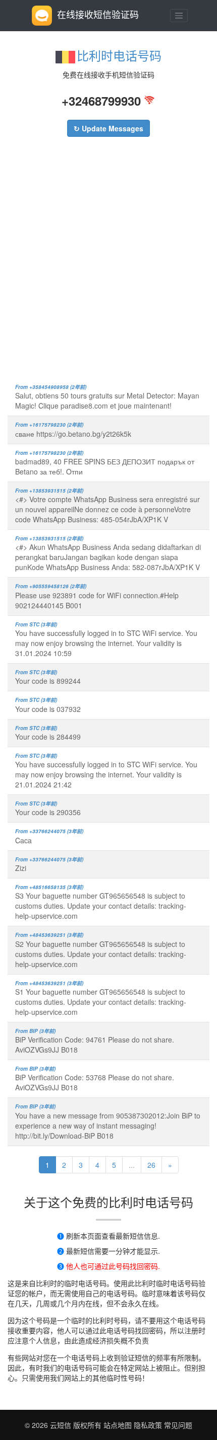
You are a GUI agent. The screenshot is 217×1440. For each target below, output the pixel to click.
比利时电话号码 (119, 55)
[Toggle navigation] (179, 15)
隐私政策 (147, 1425)
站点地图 (117, 1425)
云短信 (61, 1425)
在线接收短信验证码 (98, 14)
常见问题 (178, 1425)
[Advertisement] (108, 265)
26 (151, 1165)
